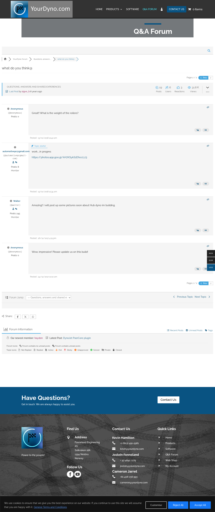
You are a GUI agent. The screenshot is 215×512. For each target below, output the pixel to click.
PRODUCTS (112, 9)
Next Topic (201, 296)
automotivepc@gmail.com (16, 151)
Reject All (178, 505)
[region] (107, 504)
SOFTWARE (132, 9)
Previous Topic (184, 296)
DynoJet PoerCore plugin (77, 338)
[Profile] (13, 162)
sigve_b (26, 91)
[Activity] (16, 162)
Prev (204, 78)
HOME (99, 9)
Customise (156, 505)
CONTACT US (176, 9)
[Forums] (5, 59)
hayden (38, 338)
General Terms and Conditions (50, 507)
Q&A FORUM (150, 9)
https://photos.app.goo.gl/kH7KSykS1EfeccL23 (59, 157)
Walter (16, 201)
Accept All (200, 505)
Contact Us (168, 399)
